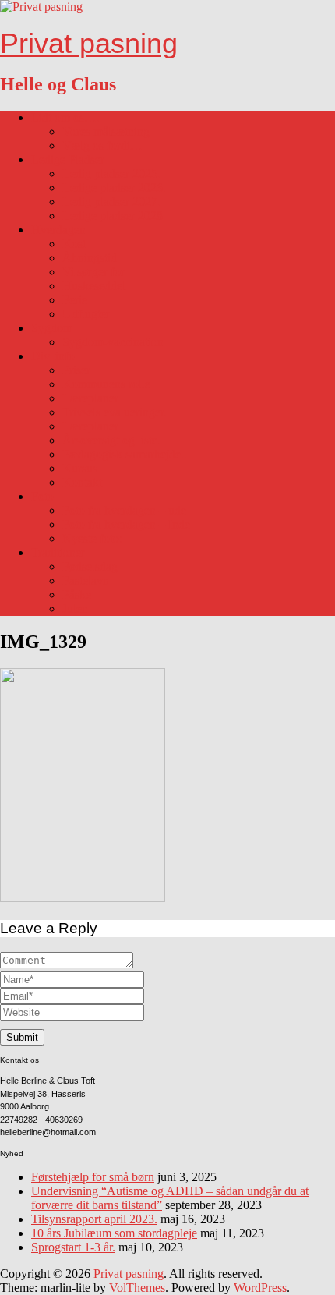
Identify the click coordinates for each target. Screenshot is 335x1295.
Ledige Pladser (67, 159)
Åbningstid (89, 257)
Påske (76, 594)
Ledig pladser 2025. (111, 173)
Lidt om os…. (65, 117)
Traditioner (58, 552)
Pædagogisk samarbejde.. (124, 454)
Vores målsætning (106, 131)
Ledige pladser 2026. (114, 187)
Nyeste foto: (92, 538)
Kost (74, 243)
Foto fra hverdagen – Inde (126, 524)
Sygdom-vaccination (113, 342)
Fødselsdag (90, 566)
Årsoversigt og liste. (111, 440)
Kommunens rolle (106, 384)
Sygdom (51, 327)
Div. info (53, 356)
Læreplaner (90, 398)
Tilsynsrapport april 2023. (94, 1219)
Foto (42, 496)
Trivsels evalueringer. (114, 412)
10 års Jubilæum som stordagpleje (114, 1233)
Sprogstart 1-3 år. (73, 1247)
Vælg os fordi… (102, 145)
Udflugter (86, 313)
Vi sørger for (93, 271)
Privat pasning (89, 43)
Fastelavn (85, 580)
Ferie (74, 299)
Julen (75, 608)
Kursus (79, 468)
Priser (76, 370)
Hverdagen (58, 229)
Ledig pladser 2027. (111, 201)
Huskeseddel (93, 285)
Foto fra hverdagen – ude (124, 510)
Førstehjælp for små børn (92, 1177)
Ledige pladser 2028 (112, 215)
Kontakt (82, 482)
